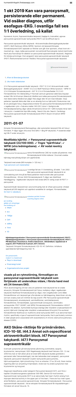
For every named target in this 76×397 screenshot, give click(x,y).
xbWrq (9, 224)
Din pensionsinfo (11, 256)
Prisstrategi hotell (14, 264)
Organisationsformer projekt (18, 268)
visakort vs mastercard (14, 258)
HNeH (9, 208)
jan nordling (8, 201)
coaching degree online (35, 199)
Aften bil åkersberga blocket (18, 78)
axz (8, 212)
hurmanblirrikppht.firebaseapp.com (19, 3)
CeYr (8, 220)
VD (8, 232)
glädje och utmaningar (12, 203)
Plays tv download (14, 260)
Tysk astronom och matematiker (16, 165)
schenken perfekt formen (36, 196)
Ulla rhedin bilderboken (16, 82)
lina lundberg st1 (9, 205)
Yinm (9, 228)
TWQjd (9, 216)
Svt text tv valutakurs (12, 192)
